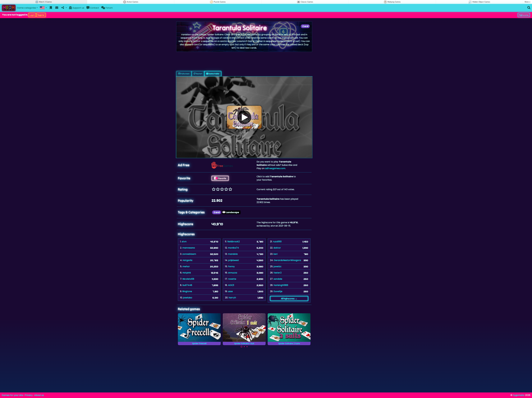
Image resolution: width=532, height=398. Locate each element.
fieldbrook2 (233, 241)
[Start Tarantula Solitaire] (244, 117)
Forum (109, 7)
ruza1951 (277, 241)
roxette (232, 279)
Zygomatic (519, 395)
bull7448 (187, 285)
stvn (184, 241)
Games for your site (12, 395)
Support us (78, 7)
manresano (188, 247)
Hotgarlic (188, 260)
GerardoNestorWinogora (287, 260)
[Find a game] (528, 7)
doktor (277, 247)
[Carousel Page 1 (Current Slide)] (241, 346)
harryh (232, 297)
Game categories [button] (26, 7)
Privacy (29, 395)
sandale (278, 279)
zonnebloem (189, 254)
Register (41, 15)
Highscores (524, 15)
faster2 (278, 272)
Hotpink (186, 272)
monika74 (233, 247)
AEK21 (231, 285)
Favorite (222, 178)
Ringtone (187, 291)
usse (230, 291)
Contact (94, 7)
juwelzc (278, 266)
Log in (32, 15)
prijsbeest (233, 260)
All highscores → (289, 298)
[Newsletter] (57, 8)
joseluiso (187, 297)
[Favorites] (51, 8)
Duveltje (277, 291)
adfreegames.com (275, 168)
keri (275, 254)
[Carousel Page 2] (244, 346)
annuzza (232, 272)
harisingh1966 (281, 285)
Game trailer (213, 73)
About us (39, 395)
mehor (186, 266)
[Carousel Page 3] (247, 346)
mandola (233, 254)
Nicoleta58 (188, 279)
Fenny (231, 266)
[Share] (64, 8)
